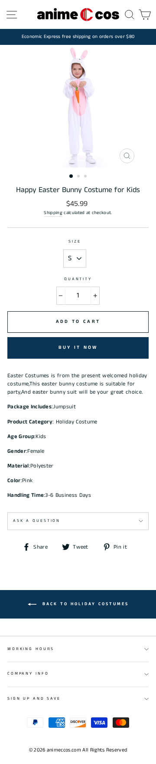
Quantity (78, 279)
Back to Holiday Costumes (84, 604)
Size (74, 241)
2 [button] (79, 177)
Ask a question (36, 521)
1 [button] (71, 176)
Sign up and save (34, 698)
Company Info (28, 673)
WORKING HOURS (30, 649)
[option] (78, 37)
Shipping (53, 212)
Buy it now (78, 347)
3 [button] (86, 177)
